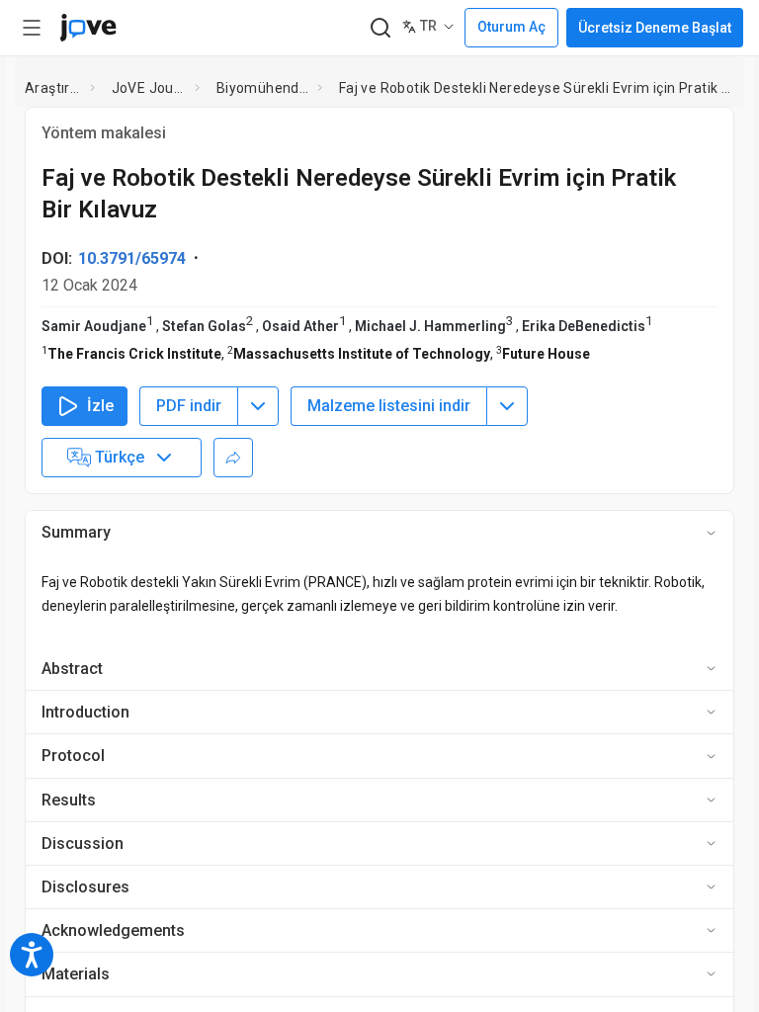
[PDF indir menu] (258, 406)
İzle (100, 405)
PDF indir (188, 405)
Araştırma (53, 88)
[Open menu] (31, 27)
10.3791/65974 (132, 258)
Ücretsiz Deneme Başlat (654, 28)
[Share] (233, 457)
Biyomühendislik (263, 88)
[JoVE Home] (88, 28)
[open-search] (380, 28)
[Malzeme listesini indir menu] (507, 406)
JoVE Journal (150, 88)
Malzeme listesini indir (388, 405)
